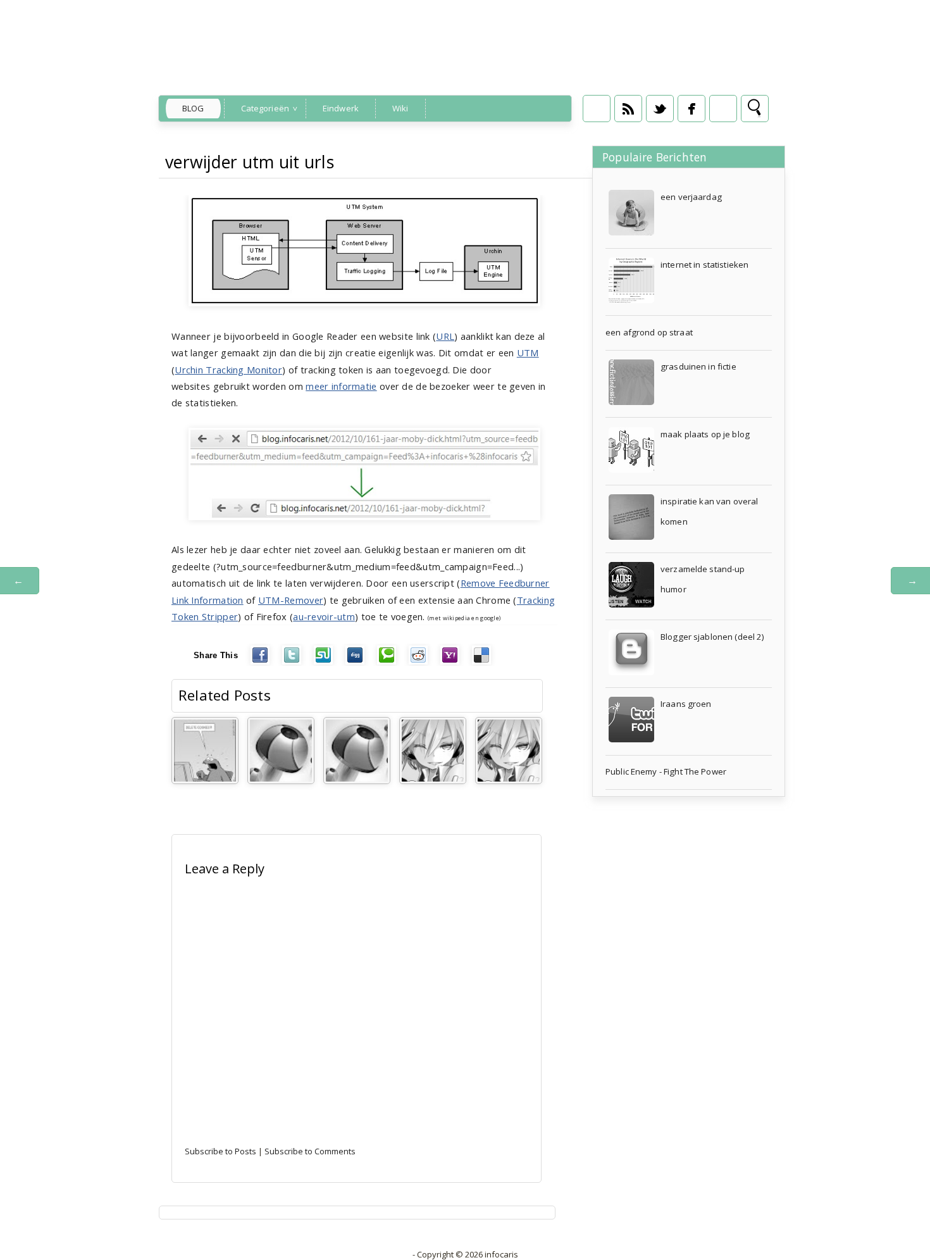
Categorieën (265, 108)
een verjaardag (691, 197)
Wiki (400, 108)
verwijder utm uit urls (249, 162)
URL (445, 336)
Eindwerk (341, 108)
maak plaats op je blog (705, 434)
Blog (193, 108)
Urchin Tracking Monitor (228, 369)
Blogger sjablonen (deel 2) (712, 636)
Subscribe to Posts (220, 1151)
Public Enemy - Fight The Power (665, 771)
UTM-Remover (290, 600)
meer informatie (341, 386)
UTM (528, 352)
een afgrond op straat (649, 332)
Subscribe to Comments (310, 1151)
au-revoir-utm (324, 616)
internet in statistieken (704, 264)
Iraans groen (686, 703)
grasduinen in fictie (698, 366)
